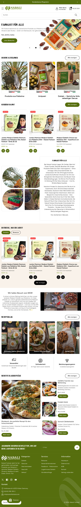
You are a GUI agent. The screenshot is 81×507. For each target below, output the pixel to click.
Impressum (64, 460)
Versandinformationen (48, 463)
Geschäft (24, 469)
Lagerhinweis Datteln (48, 469)
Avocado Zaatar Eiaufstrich (14, 351)
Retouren (44, 460)
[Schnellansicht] (7, 151)
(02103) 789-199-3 (9, 491)
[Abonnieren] (77, 447)
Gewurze (16, 232)
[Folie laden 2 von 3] (40, 48)
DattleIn (6, 232)
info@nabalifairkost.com (11, 494)
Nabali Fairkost (75, 502)
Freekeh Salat (63, 402)
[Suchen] (76, 14)
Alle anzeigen (40, 282)
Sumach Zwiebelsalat (66, 421)
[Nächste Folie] (77, 2)
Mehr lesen (6, 434)
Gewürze (24, 463)
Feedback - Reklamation (49, 466)
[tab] (5, 232)
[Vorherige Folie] (3, 2)
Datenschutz (65, 463)
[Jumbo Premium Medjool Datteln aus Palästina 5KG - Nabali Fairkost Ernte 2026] (42, 122)
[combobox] (40, 14)
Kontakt (63, 469)
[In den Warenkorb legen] (3, 151)
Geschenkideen (26, 466)
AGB (62, 466)
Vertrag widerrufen (67, 472)
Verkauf (23, 472)
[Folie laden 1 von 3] (36, 48)
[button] (3, 8)
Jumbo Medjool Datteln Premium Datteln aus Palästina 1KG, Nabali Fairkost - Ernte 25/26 (13, 139)
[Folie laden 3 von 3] (44, 48)
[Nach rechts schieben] (77, 80)
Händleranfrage (46, 472)
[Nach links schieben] (3, 80)
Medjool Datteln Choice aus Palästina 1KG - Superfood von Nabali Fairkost (68, 139)
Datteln (23, 460)
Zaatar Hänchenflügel (42, 351)
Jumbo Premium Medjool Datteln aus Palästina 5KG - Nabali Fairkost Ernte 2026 (42, 139)
